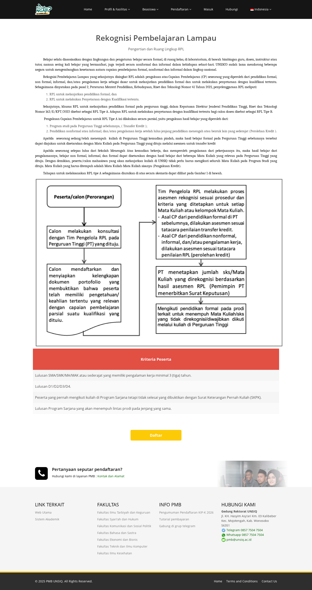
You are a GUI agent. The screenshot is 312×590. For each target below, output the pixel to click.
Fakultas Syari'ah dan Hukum (117, 519)
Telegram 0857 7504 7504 (244, 530)
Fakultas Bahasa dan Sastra (116, 533)
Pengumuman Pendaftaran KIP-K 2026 (186, 512)
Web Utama (43, 512)
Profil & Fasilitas (116, 9)
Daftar (156, 435)
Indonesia (261, 9)
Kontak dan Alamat (110, 476)
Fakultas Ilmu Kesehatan (114, 553)
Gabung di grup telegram (177, 526)
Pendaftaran (180, 9)
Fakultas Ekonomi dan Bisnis (117, 540)
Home (88, 9)
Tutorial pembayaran (174, 519)
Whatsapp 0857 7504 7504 (245, 535)
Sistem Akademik (47, 519)
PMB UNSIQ (54, 581)
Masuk (208, 9)
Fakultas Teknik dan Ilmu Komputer (122, 546)
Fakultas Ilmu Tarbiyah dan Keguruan (123, 512)
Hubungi (232, 9)
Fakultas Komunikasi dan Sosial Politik (124, 526)
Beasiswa (149, 9)
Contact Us (269, 581)
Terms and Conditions (242, 581)
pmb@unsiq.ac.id (239, 540)
